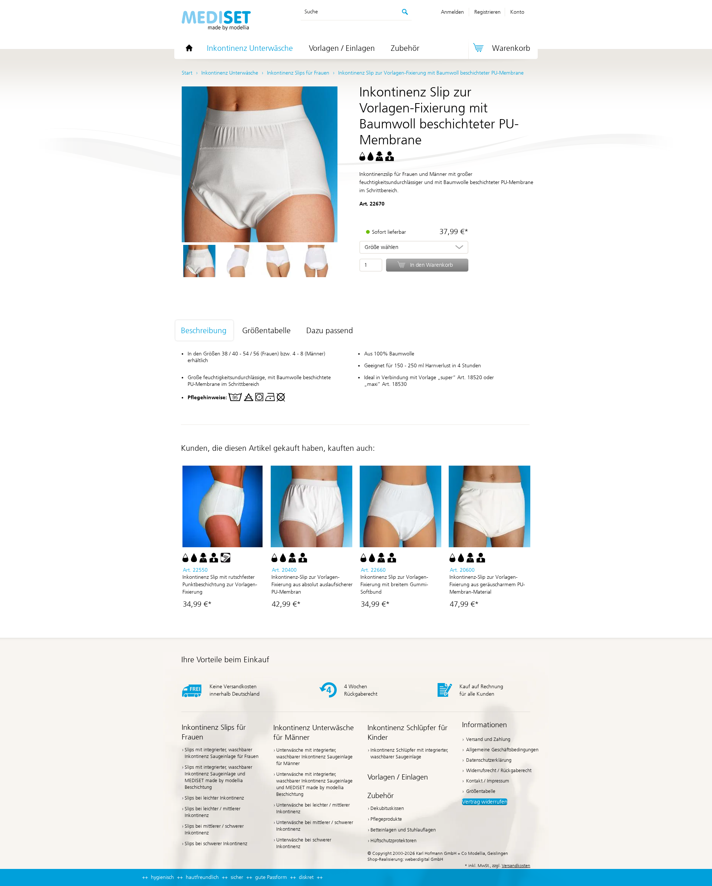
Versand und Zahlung (488, 739)
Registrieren (487, 12)
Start (187, 73)
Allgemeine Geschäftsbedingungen (502, 749)
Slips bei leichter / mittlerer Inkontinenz (212, 812)
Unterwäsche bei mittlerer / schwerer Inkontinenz (314, 826)
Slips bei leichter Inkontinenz (214, 798)
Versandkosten (516, 865)
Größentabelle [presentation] (266, 330)
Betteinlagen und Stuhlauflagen (403, 830)
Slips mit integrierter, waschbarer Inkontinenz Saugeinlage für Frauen (221, 753)
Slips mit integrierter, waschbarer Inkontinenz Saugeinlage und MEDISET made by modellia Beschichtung (218, 777)
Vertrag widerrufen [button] (484, 801)
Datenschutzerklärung (488, 760)
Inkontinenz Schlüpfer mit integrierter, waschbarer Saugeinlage (409, 753)
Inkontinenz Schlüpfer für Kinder (407, 732)
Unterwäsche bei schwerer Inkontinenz (303, 843)
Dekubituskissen (387, 808)
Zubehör (405, 48)
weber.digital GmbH (424, 859)
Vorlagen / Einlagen (342, 48)
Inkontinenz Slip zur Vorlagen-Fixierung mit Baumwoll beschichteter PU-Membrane (431, 73)
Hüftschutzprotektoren (393, 840)
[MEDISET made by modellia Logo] (216, 22)
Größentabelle (480, 791)
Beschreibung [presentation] (204, 330)
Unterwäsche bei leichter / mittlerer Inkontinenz (313, 808)
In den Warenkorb (431, 265)
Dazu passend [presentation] (329, 330)
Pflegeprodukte (386, 819)
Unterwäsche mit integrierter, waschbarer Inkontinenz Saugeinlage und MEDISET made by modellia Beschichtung (314, 784)
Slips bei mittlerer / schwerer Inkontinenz (214, 829)
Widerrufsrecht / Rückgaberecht (498, 770)
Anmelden (452, 12)
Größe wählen (381, 247)
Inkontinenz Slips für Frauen (214, 732)
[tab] (208, 331)
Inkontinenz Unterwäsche (250, 48)
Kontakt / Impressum (487, 781)
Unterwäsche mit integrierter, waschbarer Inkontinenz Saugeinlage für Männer (314, 756)
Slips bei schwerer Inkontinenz (216, 843)
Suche (311, 12)
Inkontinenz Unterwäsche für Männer (313, 732)
